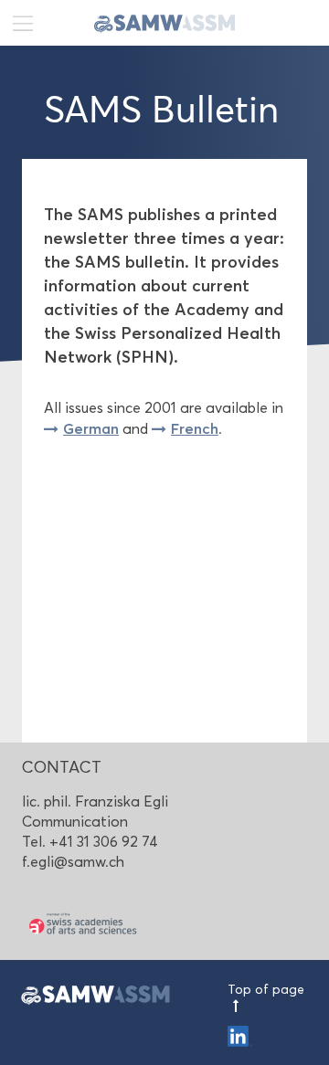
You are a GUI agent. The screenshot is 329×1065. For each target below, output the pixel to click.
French (194, 428)
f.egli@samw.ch (73, 861)
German (91, 428)
